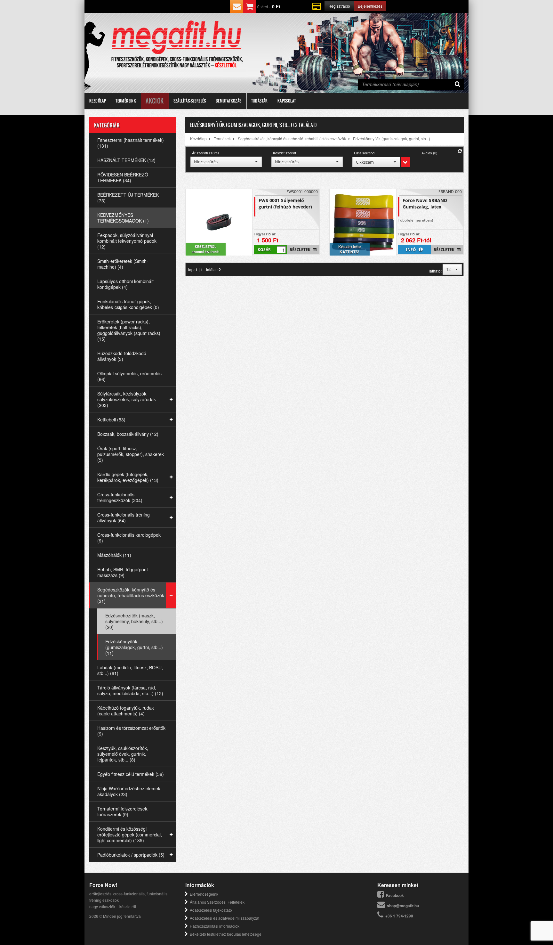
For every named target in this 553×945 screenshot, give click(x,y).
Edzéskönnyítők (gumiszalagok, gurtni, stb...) (391, 138)
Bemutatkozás (229, 100)
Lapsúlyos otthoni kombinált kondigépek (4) (125, 284)
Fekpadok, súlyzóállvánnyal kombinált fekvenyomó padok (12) (126, 241)
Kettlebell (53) (111, 419)
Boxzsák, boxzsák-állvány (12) (127, 434)
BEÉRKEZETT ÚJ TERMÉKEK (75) (128, 197)
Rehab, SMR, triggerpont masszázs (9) (122, 572)
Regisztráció (339, 6)
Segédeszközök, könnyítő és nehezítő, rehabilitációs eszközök (292, 138)
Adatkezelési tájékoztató (211, 910)
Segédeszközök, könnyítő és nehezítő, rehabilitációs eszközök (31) (130, 595)
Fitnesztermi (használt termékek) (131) (130, 143)
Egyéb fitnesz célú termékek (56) (130, 774)
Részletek (300, 249)
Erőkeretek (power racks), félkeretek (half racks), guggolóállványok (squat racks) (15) (128, 330)
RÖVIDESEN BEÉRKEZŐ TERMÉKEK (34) (122, 177)
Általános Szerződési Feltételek (217, 902)
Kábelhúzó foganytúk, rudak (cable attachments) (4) (125, 711)
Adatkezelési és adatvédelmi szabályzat (224, 918)
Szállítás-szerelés (189, 100)
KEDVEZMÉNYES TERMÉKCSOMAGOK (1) (123, 218)
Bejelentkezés (370, 6)
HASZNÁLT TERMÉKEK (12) (126, 160)
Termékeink (126, 100)
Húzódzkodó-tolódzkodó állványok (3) (121, 356)
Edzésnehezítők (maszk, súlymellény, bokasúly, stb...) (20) (134, 621)
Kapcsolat (286, 100)
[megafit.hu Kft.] (177, 37)
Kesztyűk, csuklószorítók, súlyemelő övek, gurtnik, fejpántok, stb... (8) (122, 754)
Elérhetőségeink (204, 894)
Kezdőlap (97, 100)
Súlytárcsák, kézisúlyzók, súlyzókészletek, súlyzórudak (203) (126, 399)
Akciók (155, 101)
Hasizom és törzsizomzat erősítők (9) (131, 731)
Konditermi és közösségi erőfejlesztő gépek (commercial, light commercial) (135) (129, 834)
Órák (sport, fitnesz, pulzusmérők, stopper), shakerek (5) (130, 454)
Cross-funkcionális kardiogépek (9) (129, 538)
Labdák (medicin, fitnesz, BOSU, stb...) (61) (130, 670)
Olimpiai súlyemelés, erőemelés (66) (129, 376)
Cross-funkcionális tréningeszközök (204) (119, 497)
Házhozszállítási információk (214, 926)
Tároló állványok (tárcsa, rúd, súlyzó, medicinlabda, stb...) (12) (130, 690)
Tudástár (259, 100)
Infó (411, 249)
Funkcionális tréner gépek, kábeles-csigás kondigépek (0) (128, 304)
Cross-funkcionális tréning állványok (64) (123, 517)
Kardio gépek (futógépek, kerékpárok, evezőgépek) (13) (127, 477)
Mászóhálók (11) (114, 555)
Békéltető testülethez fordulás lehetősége (225, 934)
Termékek (222, 138)
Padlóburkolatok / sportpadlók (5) (130, 854)
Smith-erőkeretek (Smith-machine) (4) (122, 264)
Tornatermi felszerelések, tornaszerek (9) (122, 811)
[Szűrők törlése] (460, 151)
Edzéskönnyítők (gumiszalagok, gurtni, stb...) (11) (134, 647)
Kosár (264, 249)
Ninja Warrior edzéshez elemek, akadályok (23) (129, 791)
